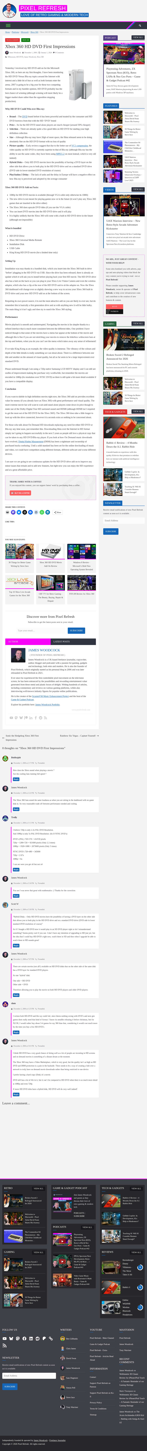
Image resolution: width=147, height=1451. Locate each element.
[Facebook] (35, 718)
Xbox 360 (34, 32)
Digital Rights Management (30, 441)
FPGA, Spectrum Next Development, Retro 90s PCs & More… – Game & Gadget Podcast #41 (82, 1261)
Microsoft (25, 32)
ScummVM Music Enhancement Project (50, 696)
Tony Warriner (125, 1350)
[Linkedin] (31, 718)
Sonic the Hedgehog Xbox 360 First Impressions (22, 738)
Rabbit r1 (126, 1287)
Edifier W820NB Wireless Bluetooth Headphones (127, 1307)
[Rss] (45, 718)
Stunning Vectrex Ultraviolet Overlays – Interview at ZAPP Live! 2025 (133, 176)
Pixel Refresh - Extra (98, 1350)
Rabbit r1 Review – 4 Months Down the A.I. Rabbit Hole (121, 444)
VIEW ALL (138, 37)
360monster (11, 57)
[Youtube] (11, 718)
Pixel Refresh (43, 8)
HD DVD (19, 57)
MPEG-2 (60, 154)
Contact (93, 1377)
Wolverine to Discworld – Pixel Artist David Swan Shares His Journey (132, 117)
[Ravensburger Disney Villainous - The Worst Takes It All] (111, 1267)
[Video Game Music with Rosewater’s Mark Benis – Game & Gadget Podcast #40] (62, 1280)
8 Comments (59, 53)
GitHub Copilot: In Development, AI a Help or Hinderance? (133, 475)
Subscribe (76, 630)
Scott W (15, 904)
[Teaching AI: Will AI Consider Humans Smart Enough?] (113, 489)
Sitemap (93, 1415)
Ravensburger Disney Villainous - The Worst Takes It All (128, 1267)
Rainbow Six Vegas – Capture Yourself (77, 736)
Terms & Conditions (98, 1409)
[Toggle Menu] (8, 25)
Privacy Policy (96, 1403)
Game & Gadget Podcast (22, 699)
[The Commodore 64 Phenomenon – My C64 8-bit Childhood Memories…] (113, 146)
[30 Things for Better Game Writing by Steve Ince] (113, 132)
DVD (24, 116)
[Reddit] (40, 718)
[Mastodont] (16, 718)
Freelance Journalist (57, 1440)
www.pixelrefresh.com (81, 710)
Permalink (41, 763)
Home (7, 32)
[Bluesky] (21, 718)
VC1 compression (79, 145)
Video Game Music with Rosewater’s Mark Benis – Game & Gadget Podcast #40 (83, 1280)
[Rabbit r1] (111, 1287)
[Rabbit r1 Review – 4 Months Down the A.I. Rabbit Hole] (124, 427)
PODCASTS (79, 1213)
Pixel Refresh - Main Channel (102, 1338)
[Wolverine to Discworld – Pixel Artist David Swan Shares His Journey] (113, 117)
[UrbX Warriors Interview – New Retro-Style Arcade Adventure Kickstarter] (113, 161)
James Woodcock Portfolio (47, 704)
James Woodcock (15, 53)
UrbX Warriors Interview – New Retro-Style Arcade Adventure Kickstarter (133, 161)
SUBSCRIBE (110, 531)
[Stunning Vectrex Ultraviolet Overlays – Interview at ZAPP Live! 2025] (113, 176)
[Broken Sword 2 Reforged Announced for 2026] (124, 339)
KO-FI (114, 307)
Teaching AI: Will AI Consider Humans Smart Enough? (133, 489)
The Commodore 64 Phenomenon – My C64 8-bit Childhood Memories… (133, 146)
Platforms (15, 32)
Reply (16, 779)
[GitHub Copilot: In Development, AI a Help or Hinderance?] (113, 474)
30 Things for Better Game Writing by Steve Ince (132, 132)
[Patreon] (26, 718)
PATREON (114, 311)
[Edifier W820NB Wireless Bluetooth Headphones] (111, 1307)
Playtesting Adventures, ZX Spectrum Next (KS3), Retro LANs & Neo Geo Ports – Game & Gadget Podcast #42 (123, 74)
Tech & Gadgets (12, 40)
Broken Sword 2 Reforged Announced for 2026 (120, 356)
